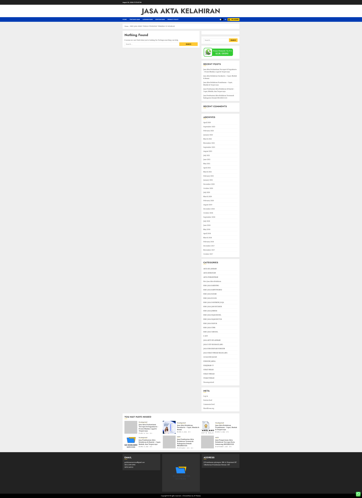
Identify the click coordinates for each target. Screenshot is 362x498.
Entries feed (207, 400)
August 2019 (207, 205)
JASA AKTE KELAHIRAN (211, 340)
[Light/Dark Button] (221, 19)
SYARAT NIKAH (208, 378)
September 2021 (209, 147)
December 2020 (209, 184)
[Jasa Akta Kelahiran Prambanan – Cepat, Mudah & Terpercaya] (207, 427)
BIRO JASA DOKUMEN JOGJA (213, 302)
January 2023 (208, 135)
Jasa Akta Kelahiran (181, 11)
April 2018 (207, 233)
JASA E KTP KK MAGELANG (213, 344)
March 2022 (207, 139)
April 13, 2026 (183, 432)
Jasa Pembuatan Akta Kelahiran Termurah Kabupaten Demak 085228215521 (185, 442)
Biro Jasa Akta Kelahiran (212, 281)
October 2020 (208, 188)
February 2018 (208, 242)
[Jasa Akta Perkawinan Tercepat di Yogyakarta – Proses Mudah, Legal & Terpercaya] (130, 427)
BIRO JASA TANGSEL (210, 332)
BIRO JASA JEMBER (210, 311)
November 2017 (209, 250)
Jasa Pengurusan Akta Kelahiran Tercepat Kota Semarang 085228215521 (225, 442)
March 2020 (207, 196)
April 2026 (207, 122)
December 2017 (209, 246)
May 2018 (206, 229)
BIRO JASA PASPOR (210, 323)
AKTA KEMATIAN (209, 273)
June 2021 (206, 159)
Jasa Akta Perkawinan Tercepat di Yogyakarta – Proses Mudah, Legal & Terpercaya (220, 70)
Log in (205, 396)
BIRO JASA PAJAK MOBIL (212, 315)
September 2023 (209, 127)
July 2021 (206, 155)
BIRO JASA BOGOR (210, 298)
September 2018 (209, 217)
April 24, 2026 (144, 433)
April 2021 (207, 168)
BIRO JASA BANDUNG (211, 285)
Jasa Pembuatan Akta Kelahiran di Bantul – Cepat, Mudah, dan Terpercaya (150, 442)
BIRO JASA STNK (209, 328)
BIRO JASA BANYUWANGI (212, 290)
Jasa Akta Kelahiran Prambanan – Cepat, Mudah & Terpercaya (226, 427)
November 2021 (209, 143)
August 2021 (207, 151)
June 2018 (206, 225)
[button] (225, 19)
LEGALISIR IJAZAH (210, 357)
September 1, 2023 (184, 448)
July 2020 (206, 192)
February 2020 (208, 201)
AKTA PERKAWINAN (210, 277)
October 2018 (208, 213)
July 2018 (206, 221)
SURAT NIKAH (208, 370)
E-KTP (205, 336)
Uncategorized (208, 382)
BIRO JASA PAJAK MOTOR (212, 319)
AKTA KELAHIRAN (210, 269)
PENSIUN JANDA (209, 361)
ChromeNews (187, 496)
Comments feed (209, 404)
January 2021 (208, 180)
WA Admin (235, 19)
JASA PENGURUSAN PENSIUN (214, 349)
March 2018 (207, 238)
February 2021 (208, 176)
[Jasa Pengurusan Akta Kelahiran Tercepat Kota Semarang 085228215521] (207, 442)
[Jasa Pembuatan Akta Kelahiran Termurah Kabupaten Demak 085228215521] (169, 442)
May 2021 (206, 164)
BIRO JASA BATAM (210, 294)
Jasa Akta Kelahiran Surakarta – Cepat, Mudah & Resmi (188, 427)
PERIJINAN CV (208, 365)
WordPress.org (208, 408)
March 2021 (207, 172)
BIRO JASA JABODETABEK (212, 306)
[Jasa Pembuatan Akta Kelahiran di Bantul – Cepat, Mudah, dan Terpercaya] (130, 442)
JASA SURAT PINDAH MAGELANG (215, 353)
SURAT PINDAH (209, 374)
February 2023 (208, 131)
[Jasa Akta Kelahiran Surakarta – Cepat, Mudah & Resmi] (169, 427)
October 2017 (208, 254)
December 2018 (209, 209)
